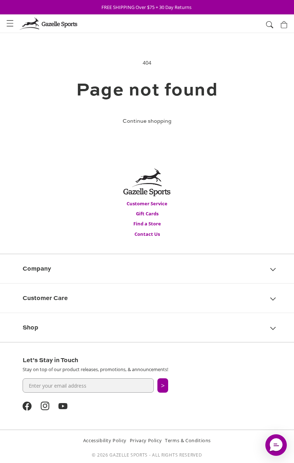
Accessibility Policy (105, 440)
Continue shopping (147, 121)
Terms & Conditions (188, 440)
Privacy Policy (146, 440)
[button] (10, 24)
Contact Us (147, 234)
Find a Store (147, 223)
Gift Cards (147, 213)
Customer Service (147, 203)
